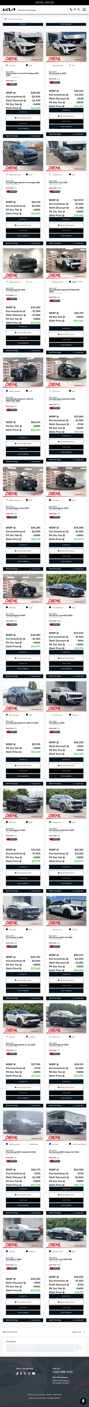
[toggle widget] (83, 1401)
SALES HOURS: (39, 3)
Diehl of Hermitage (12, 136)
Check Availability (23, 128)
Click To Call (23, 123)
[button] (41, 46)
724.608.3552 (36, 136)
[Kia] (9, 9)
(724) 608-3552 (62, 1372)
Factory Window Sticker (24, 118)
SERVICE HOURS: (49, 3)
